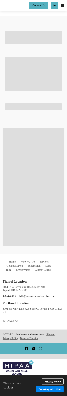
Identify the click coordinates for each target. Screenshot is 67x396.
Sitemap (50, 334)
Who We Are (27, 261)
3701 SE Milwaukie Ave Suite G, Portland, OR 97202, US (32, 314)
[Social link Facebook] (26, 348)
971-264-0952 (9, 296)
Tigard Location (15, 281)
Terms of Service (29, 338)
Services (44, 261)
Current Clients (43, 269)
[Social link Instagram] (40, 348)
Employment (23, 269)
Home (12, 261)
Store (48, 265)
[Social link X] (33, 348)
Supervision (34, 265)
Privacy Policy (10, 338)
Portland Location (16, 303)
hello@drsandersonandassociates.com (37, 296)
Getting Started (15, 265)
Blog (8, 269)
